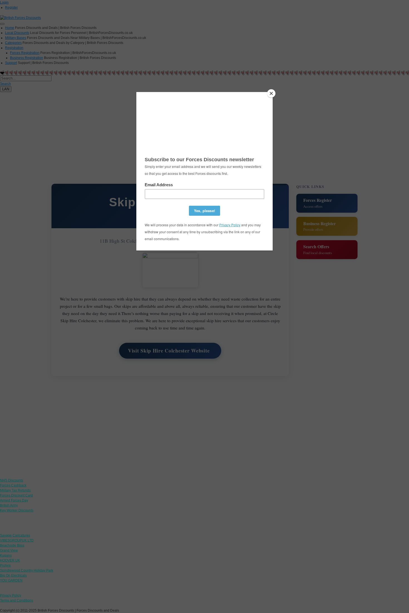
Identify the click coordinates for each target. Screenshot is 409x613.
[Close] (271, 93)
